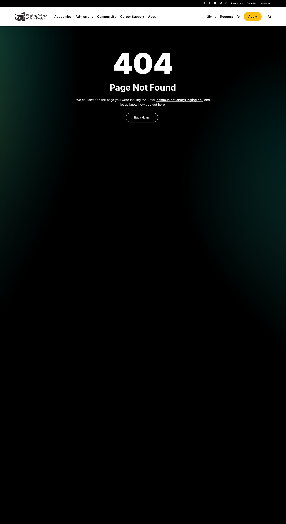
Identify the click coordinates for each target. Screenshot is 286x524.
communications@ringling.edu (179, 100)
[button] (142, 117)
